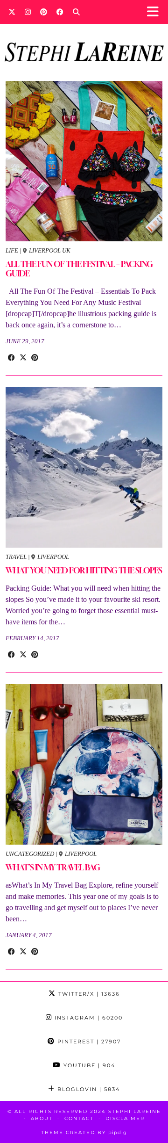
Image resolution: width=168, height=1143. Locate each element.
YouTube (88, 1065)
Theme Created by (84, 1132)
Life (12, 250)
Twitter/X (88, 994)
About (42, 1118)
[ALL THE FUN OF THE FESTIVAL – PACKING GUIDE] (84, 161)
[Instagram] (28, 11)
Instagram (87, 1017)
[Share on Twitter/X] (23, 357)
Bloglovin (87, 1089)
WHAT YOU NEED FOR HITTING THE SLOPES (84, 570)
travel (16, 556)
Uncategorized (30, 853)
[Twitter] (11, 11)
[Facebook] (59, 11)
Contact (79, 1118)
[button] (156, 11)
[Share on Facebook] (11, 357)
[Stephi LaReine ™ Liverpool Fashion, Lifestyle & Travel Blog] (84, 39)
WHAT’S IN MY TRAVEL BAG (53, 867)
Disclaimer (125, 1118)
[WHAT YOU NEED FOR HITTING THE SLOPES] (84, 467)
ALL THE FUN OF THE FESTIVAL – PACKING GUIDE (79, 268)
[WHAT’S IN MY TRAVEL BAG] (84, 764)
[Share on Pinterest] (35, 357)
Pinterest (88, 1041)
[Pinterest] (43, 11)
